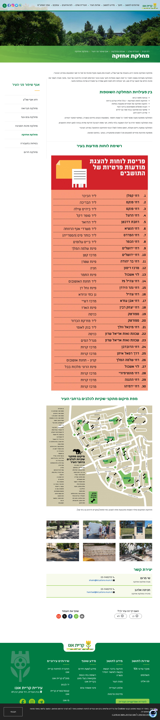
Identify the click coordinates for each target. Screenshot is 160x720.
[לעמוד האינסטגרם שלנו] (12, 5)
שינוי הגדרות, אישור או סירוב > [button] (124, 714)
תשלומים (145, 674)
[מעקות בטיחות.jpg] (135, 552)
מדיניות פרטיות (115, 693)
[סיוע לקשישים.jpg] (99, 529)
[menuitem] (130, 5)
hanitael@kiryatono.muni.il (99, 592)
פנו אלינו (145, 681)
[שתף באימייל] (58, 616)
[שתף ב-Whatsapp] (76, 616)
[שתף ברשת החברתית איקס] (64, 616)
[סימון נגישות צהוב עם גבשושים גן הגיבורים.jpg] (99, 552)
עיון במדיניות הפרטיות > (146, 714)
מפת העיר (117, 681)
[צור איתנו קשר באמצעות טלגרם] (16, 5)
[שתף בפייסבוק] (70, 616)
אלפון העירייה (116, 687)
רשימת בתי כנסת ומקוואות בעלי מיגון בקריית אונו (86, 678)
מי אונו (66, 700)
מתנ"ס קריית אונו (60, 678)
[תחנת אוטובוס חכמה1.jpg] (135, 529)
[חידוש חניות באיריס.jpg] (62, 552)
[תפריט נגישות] (4, 6)
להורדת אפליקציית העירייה (132, 701)
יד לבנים (65, 684)
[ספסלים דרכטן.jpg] (62, 529)
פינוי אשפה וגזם (88, 687)
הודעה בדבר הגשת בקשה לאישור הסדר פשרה (112, 672)
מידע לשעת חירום (87, 668)
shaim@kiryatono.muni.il (100, 580)
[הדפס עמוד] (82, 616)
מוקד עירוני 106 (141, 668)
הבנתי (13, 711)
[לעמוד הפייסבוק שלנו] (9, 5)
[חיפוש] (20, 5)
